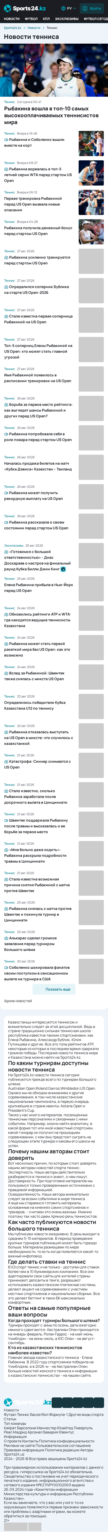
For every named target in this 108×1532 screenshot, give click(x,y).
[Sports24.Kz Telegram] (67, 1402)
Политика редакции (62, 1449)
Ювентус (66, 1431)
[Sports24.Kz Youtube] (78, 1402)
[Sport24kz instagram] (99, 1402)
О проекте (12, 1440)
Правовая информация (24, 1449)
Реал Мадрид (15, 1431)
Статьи (10, 1418)
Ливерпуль (83, 1427)
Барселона (26, 1427)
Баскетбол (39, 1414)
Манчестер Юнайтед (55, 1427)
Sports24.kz (12, 27)
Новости (12, 19)
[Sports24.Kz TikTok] (88, 1402)
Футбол (31, 19)
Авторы (86, 1449)
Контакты (30, 1440)
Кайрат (10, 1427)
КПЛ (46, 19)
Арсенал (35, 1431)
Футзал (10, 1414)
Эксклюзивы (67, 19)
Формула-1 (58, 1414)
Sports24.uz (14, 1454)
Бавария (50, 1431)
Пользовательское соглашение (63, 1445)
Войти (95, 8)
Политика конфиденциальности (66, 1440)
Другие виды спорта (86, 1414)
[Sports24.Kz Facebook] (57, 1402)
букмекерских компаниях (56, 1271)
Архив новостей (18, 1000)
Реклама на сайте (19, 1445)
